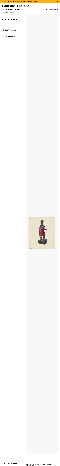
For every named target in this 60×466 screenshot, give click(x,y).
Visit (3, 9)
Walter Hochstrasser (5, 29)
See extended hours (47, 5)
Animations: (53, 5)
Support (43, 9)
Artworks (6, 12)
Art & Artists (16, 9)
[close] (57, 1)
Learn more (35, 1)
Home (3, 12)
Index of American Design (46, 464)
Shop (46, 9)
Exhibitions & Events (9, 9)
